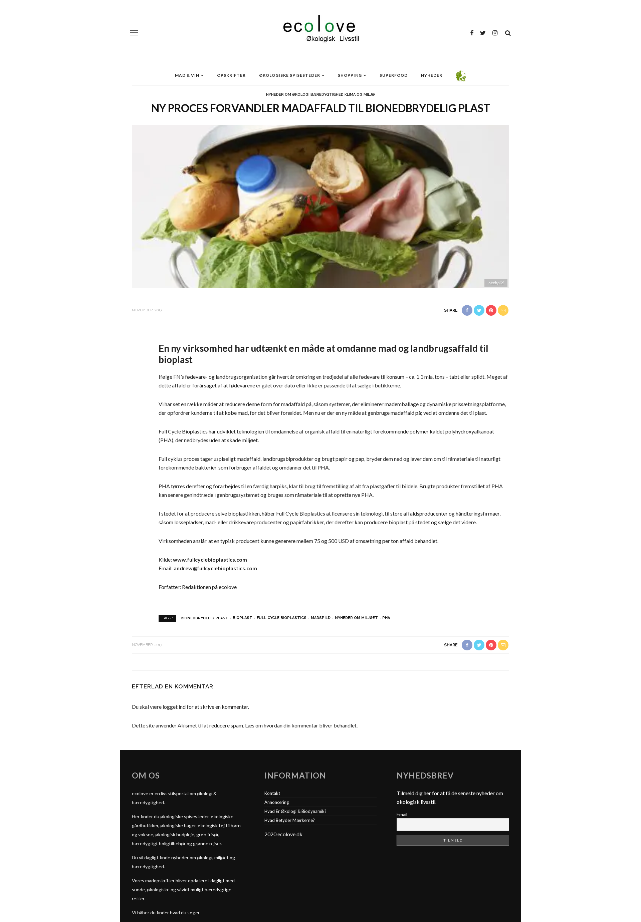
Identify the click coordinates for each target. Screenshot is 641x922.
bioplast (242, 618)
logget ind (174, 706)
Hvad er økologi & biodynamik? (295, 811)
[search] (508, 33)
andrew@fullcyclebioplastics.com (215, 568)
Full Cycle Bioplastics (281, 618)
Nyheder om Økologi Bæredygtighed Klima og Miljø (320, 94)
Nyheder (431, 75)
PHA (386, 618)
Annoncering (276, 802)
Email (402, 814)
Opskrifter (231, 75)
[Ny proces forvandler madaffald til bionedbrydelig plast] (320, 206)
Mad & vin (187, 75)
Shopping (350, 75)
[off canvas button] (134, 33)
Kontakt (272, 793)
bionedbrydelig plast (204, 618)
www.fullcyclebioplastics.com (210, 559)
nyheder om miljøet (356, 618)
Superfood (394, 75)
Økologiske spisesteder (289, 75)
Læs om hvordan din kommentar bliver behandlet (301, 725)
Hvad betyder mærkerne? (289, 820)
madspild (321, 618)
